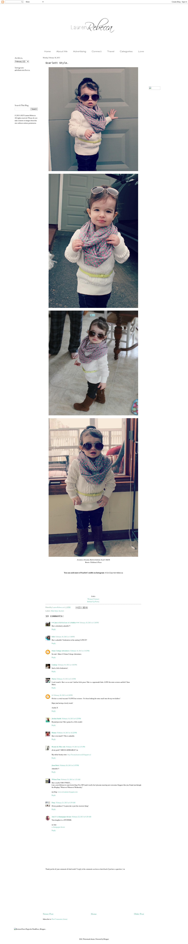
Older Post (139, 913)
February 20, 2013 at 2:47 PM (69, 765)
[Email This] (77, 607)
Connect (97, 51)
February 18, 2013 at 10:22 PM (67, 732)
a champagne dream (58, 827)
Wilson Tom (56, 779)
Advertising (79, 51)
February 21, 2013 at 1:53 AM (70, 779)
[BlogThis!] (79, 607)
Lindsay (54, 665)
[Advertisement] (93, 893)
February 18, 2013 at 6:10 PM (66, 679)
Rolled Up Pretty (93, 601)
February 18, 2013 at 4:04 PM (67, 665)
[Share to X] (81, 607)
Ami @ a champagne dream (61, 816)
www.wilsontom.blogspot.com (68, 792)
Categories (126, 51)
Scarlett (61, 611)
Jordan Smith (56, 718)
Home (47, 51)
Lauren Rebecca (57, 607)
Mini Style (54, 611)
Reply (54, 629)
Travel (110, 51)
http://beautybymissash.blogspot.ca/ (79, 754)
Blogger (106, 939)
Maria (54, 679)
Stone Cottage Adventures (61, 651)
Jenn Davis (55, 765)
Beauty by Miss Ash (58, 746)
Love (141, 51)
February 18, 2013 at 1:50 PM (65, 636)
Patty (53, 802)
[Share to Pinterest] (86, 607)
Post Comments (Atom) (59, 919)
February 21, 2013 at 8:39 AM (65, 802)
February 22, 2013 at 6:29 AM (81, 816)
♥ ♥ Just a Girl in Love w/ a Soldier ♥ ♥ (65, 622)
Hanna (54, 732)
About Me (62, 51)
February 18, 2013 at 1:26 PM (89, 622)
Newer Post (48, 913)
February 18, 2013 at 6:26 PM (63, 695)
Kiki (53, 636)
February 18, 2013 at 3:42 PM (79, 651)
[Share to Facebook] (84, 607)
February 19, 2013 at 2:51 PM (75, 746)
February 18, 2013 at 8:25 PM (71, 718)
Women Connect (93, 599)
